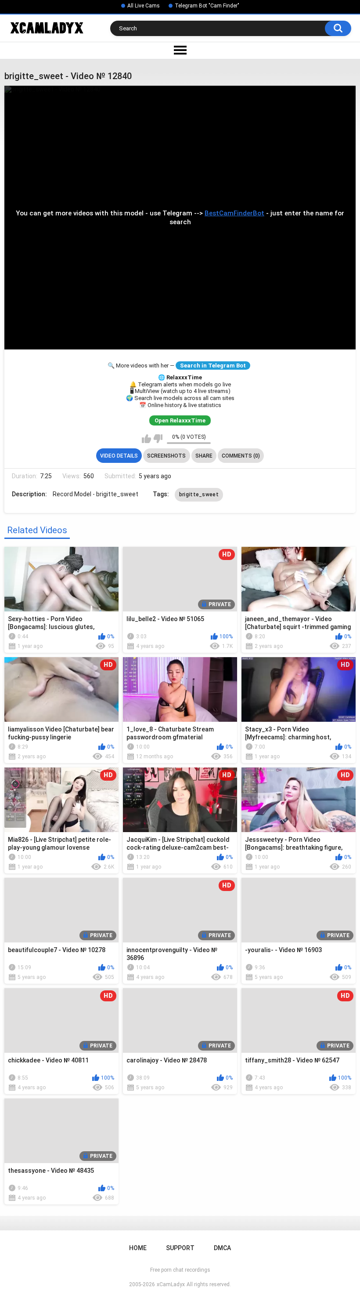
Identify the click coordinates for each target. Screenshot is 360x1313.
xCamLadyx (171, 1284)
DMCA (222, 1247)
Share (203, 456)
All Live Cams (143, 6)
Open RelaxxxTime (180, 420)
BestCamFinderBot (234, 213)
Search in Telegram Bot (213, 365)
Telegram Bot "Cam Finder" (207, 6)
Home (138, 1247)
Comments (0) (241, 456)
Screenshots (166, 456)
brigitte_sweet (199, 494)
